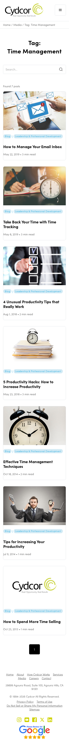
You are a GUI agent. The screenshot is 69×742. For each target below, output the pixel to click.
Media (17, 25)
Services (58, 674)
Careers (34, 678)
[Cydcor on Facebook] (34, 720)
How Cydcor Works (38, 674)
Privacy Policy (25, 701)
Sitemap (34, 709)
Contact (46, 678)
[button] (60, 10)
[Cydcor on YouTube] (27, 720)
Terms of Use (44, 701)
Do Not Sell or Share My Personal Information (34, 705)
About (20, 674)
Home (7, 25)
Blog (7, 136)
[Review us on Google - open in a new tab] (34, 732)
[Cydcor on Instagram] (19, 720)
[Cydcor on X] (42, 720)
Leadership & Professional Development (38, 136)
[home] (23, 10)
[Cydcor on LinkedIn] (50, 720)
